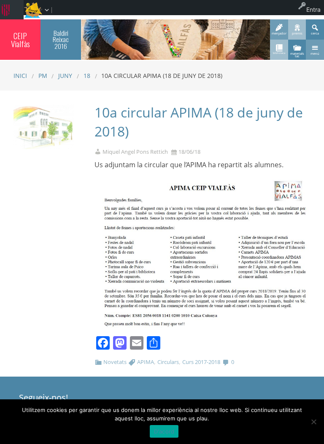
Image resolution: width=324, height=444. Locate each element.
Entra (313, 9)
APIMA (145, 362)
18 (87, 76)
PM (42, 76)
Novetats (115, 362)
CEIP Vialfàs (20, 39)
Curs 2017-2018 (201, 362)
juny (65, 76)
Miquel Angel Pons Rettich (135, 152)
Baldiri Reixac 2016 (61, 39)
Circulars (168, 362)
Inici (20, 76)
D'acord (164, 431)
